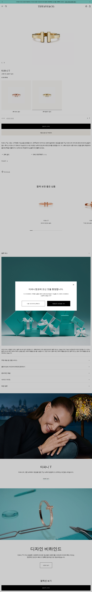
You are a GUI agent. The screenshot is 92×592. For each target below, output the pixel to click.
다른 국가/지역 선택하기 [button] (33, 303)
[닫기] (73, 285)
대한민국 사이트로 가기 (58, 303)
